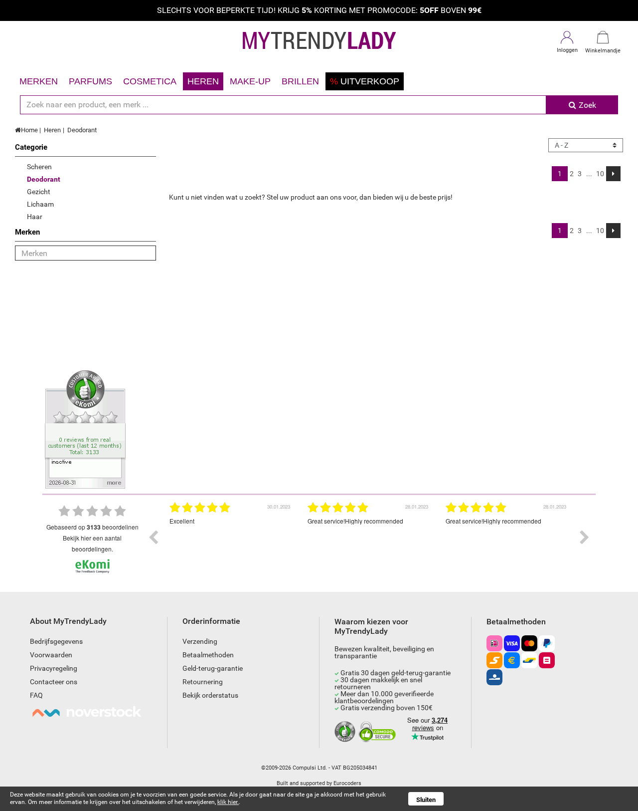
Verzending (199, 641)
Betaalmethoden (208, 655)
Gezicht (38, 192)
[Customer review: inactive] (85, 429)
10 (600, 174)
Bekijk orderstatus (210, 695)
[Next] (613, 173)
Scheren (39, 167)
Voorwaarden (51, 655)
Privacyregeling (53, 668)
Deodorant (82, 130)
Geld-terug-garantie (212, 668)
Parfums (90, 81)
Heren (203, 81)
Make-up (250, 81)
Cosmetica (149, 81)
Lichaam (40, 204)
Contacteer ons (53, 682)
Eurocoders (347, 783)
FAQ (36, 695)
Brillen (300, 81)
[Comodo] (378, 732)
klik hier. (228, 802)
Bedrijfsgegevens (56, 641)
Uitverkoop (364, 81)
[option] (231, 537)
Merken (38, 81)
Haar (34, 217)
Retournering (202, 682)
